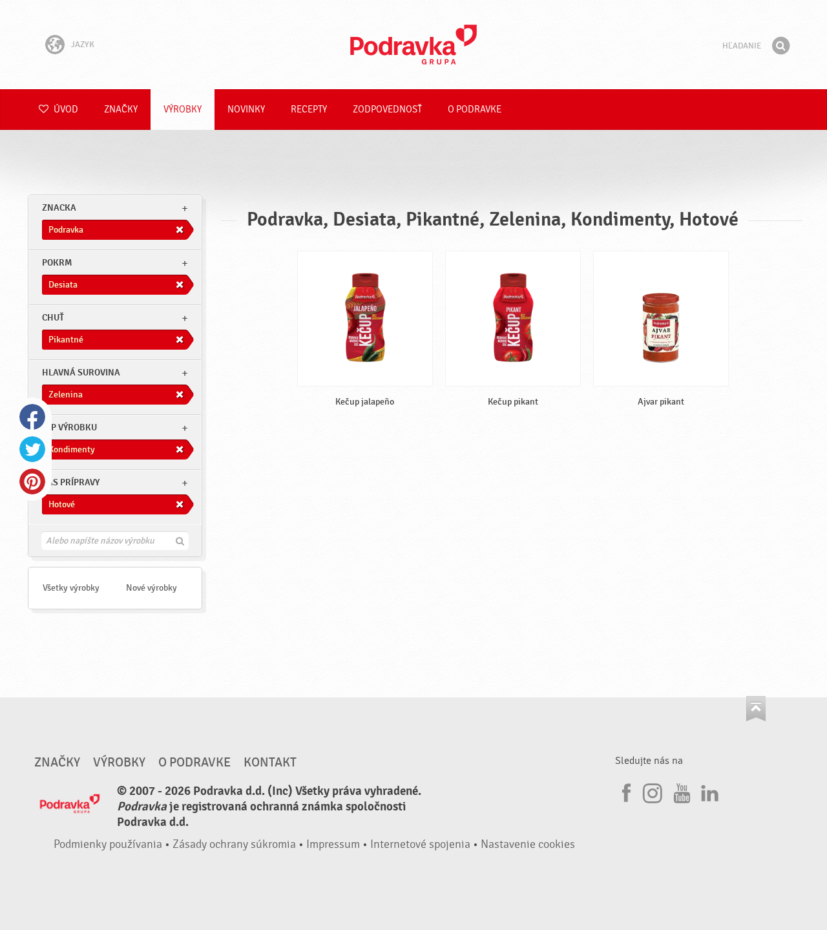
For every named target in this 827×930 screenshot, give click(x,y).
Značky (121, 109)
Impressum (333, 844)
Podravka (413, 44)
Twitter (32, 449)
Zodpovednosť (387, 109)
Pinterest (32, 481)
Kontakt (270, 762)
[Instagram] (652, 791)
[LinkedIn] (708, 791)
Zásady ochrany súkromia (234, 844)
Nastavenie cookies (528, 844)
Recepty (309, 109)
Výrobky (182, 109)
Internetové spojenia (420, 844)
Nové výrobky (151, 587)
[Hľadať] (780, 46)
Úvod (65, 109)
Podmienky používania (108, 844)
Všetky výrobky (71, 587)
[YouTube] (680, 791)
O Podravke (474, 109)
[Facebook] (624, 791)
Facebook (32, 417)
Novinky (246, 109)
